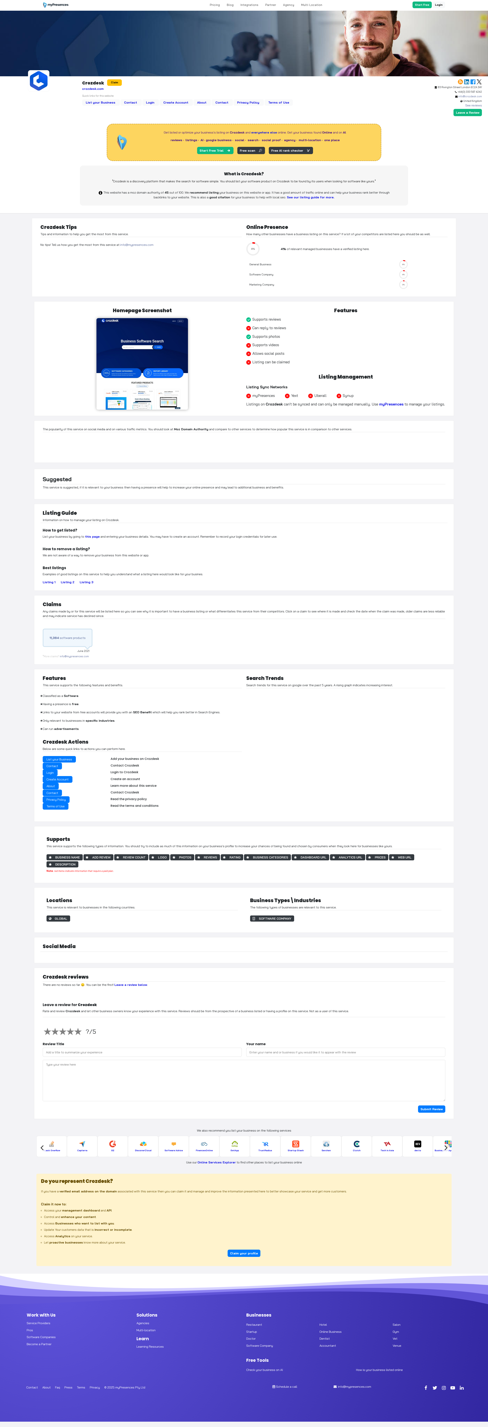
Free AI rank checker (287, 150)
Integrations (249, 5)
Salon (397, 1324)
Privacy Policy (248, 102)
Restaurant (254, 1324)
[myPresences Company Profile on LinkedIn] (462, 1388)
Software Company (259, 1345)
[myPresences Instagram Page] (444, 1388)
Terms (81, 1387)
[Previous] (42, 1148)
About (202, 102)
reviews (176, 140)
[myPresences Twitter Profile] (435, 1388)
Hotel (323, 1324)
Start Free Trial (212, 150)
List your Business (101, 102)
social (239, 140)
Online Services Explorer (216, 1162)
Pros (30, 1330)
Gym (396, 1332)
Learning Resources (150, 1346)
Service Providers (38, 1323)
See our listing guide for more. (310, 197)
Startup (251, 1332)
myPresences (391, 404)
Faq (57, 1387)
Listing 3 (86, 582)
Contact (131, 102)
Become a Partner (39, 1344)
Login (439, 4)
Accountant (327, 1345)
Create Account (176, 102)
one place (332, 140)
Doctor (251, 1338)
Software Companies (41, 1337)
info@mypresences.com (136, 245)
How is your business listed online (379, 1370)
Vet (395, 1338)
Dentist (324, 1338)
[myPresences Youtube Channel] (452, 1388)
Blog (230, 5)
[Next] (445, 1148)
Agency (288, 5)
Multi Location (311, 5)
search (253, 140)
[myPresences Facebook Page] (426, 1388)
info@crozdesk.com (470, 96)
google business (219, 140)
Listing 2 (67, 582)
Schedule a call (286, 1386)
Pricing (215, 5)
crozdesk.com (93, 89)
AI (202, 140)
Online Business (330, 1332)
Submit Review (432, 1109)
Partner (270, 5)
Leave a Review (467, 112)
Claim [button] (114, 82)
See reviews (473, 105)
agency (289, 140)
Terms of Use (278, 102)
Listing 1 (49, 582)
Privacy (95, 1387)
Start (422, 4)
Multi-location (146, 1330)
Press (68, 1387)
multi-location (310, 140)
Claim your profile (244, 1253)
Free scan (247, 150)
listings (191, 140)
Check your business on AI (264, 1370)
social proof (271, 140)
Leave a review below (130, 985)
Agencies (142, 1323)
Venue (397, 1345)
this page (92, 536)
